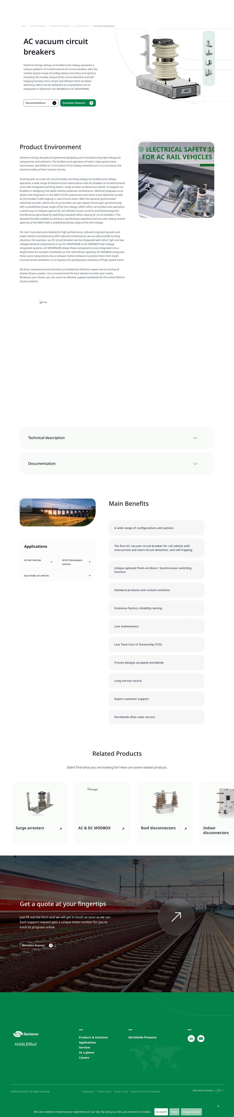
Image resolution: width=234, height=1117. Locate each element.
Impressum (88, 1091)
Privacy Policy (104, 1091)
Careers (84, 1057)
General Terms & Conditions (145, 1091)
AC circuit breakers (82, 26)
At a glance (86, 1052)
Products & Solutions (38, 26)
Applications (87, 1042)
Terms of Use (121, 1091)
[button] (209, 44)
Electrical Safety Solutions (60, 26)
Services (84, 1047)
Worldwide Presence (142, 1037)
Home (24, 26)
